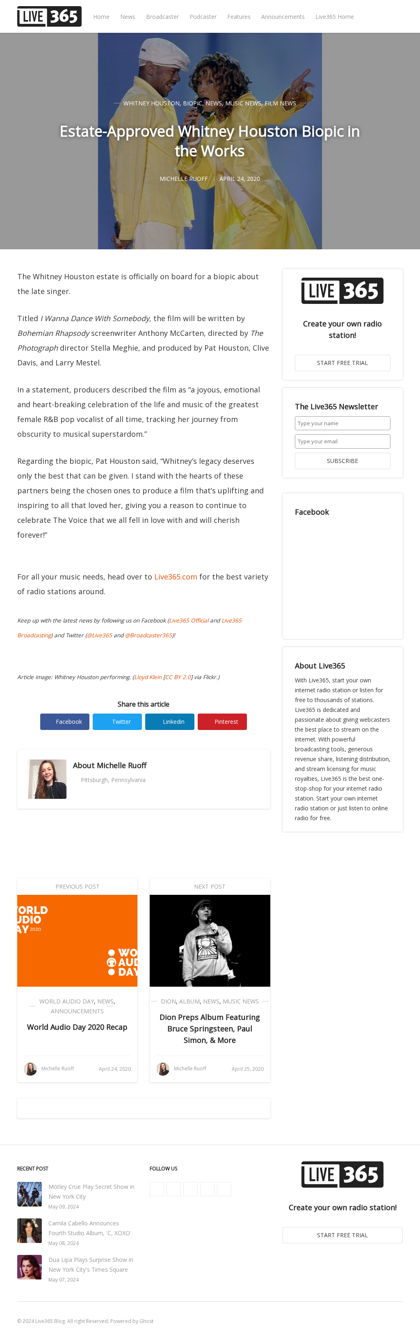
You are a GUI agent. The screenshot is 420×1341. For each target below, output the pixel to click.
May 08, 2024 (63, 1243)
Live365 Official (188, 620)
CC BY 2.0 (178, 677)
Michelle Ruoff (121, 765)
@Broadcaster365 (148, 635)
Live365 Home (334, 17)
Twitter (121, 721)
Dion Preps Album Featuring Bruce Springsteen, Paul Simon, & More (210, 1028)
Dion (168, 1001)
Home (101, 17)
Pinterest (226, 721)
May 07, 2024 (63, 1279)
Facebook (69, 721)
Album (189, 1001)
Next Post (210, 886)
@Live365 (99, 635)
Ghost (146, 1321)
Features (239, 17)
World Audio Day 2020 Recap (77, 1027)
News (127, 17)
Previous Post (77, 886)
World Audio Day (66, 1001)
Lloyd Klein (148, 677)
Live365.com (175, 577)
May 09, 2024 (63, 1206)
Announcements (283, 17)
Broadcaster (162, 17)
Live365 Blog (50, 1321)
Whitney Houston (151, 103)
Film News (280, 103)
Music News (243, 103)
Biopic (192, 103)
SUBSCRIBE (342, 461)
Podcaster (203, 17)
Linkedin (174, 721)
